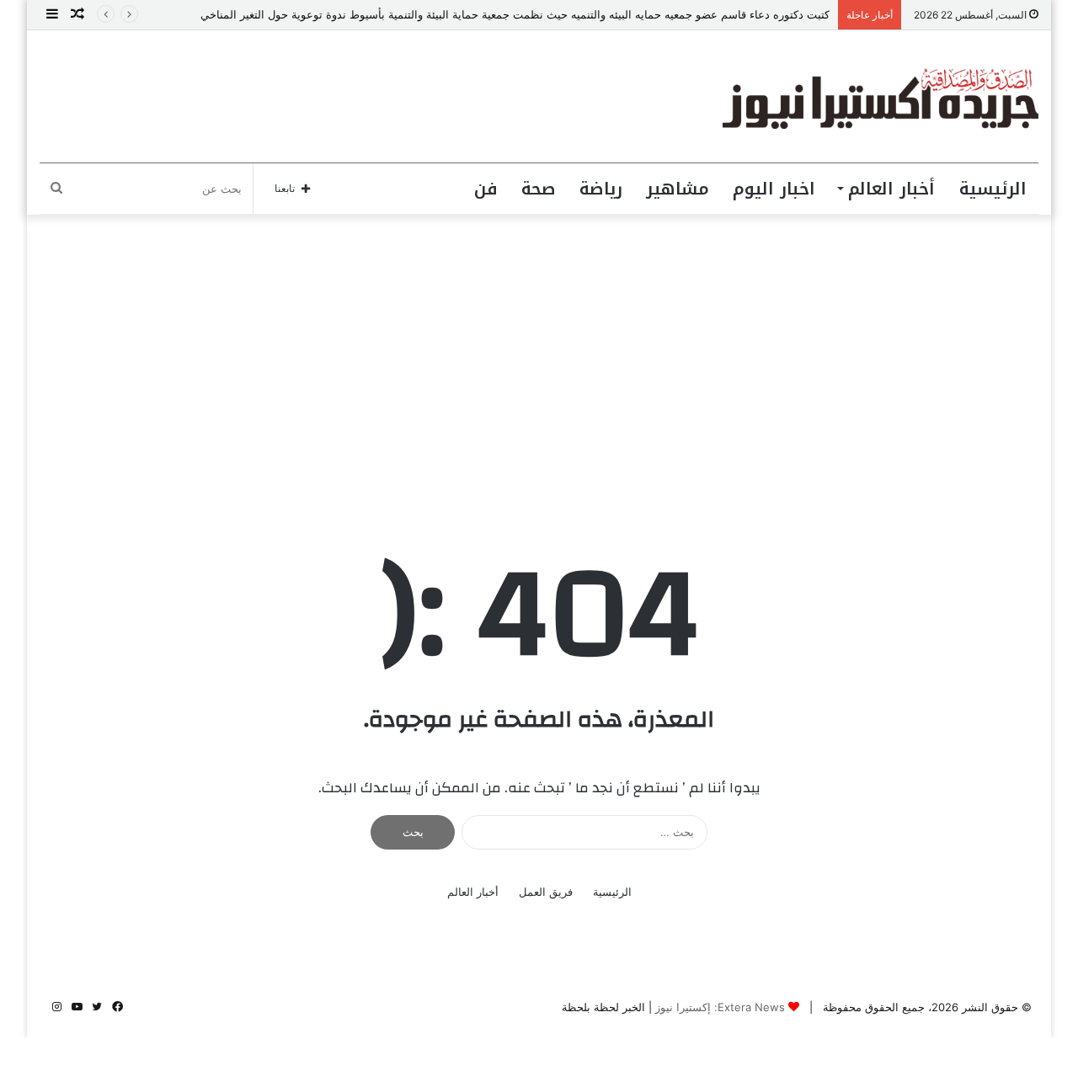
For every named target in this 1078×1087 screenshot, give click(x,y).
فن (486, 189)
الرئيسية (993, 189)
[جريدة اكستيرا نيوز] (880, 96)
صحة (538, 189)
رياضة (600, 189)
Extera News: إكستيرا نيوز (720, 1007)
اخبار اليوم (774, 189)
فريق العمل (546, 891)
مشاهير (677, 189)
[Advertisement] (539, 358)
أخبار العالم (891, 189)
